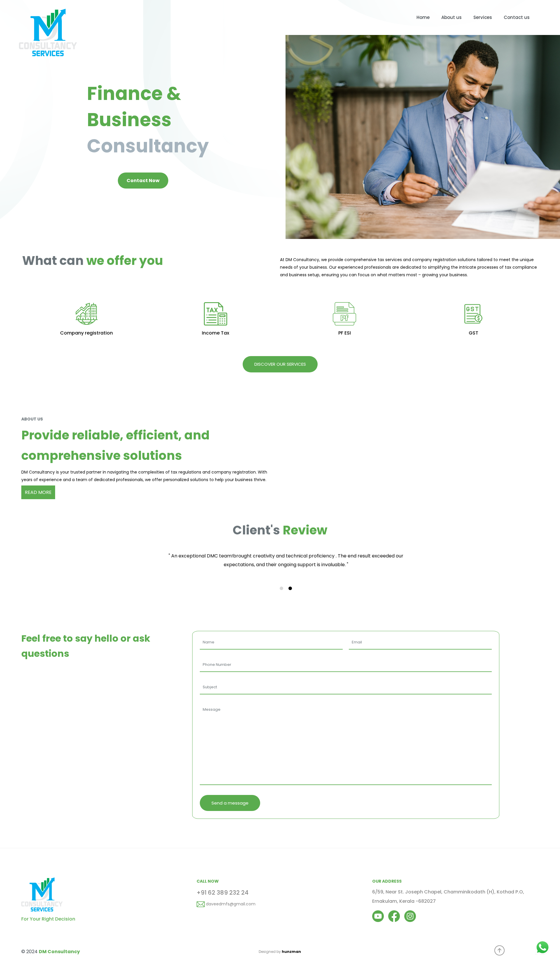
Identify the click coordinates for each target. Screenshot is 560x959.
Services (482, 17)
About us (451, 17)
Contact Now (143, 180)
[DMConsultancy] (48, 8)
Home (423, 17)
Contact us (517, 17)
